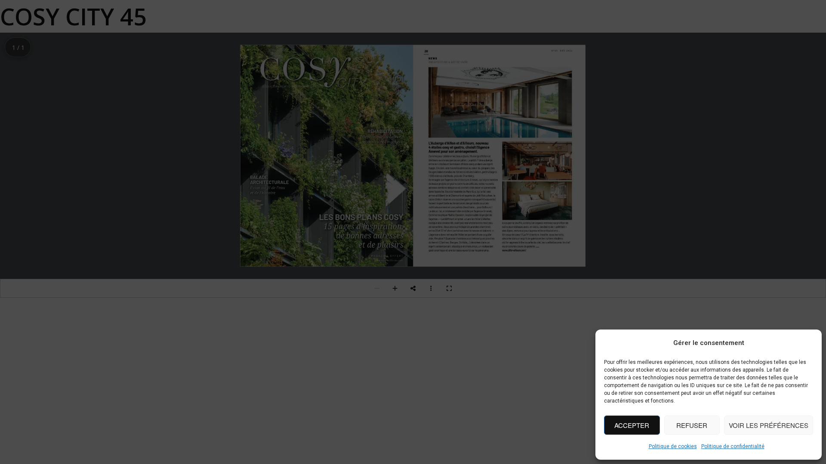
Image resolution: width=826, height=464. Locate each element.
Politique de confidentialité (732, 446)
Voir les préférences (768, 425)
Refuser (691, 425)
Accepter (631, 425)
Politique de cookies (673, 446)
